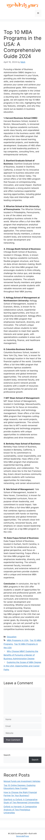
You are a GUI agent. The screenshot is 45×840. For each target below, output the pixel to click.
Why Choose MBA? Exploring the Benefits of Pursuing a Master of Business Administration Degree (21, 655)
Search (7, 755)
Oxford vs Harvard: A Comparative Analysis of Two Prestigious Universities (20, 809)
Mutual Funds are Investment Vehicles (22, 781)
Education (11, 637)
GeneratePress (22, 836)
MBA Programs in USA (17, 640)
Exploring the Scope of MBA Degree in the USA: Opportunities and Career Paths (22, 666)
